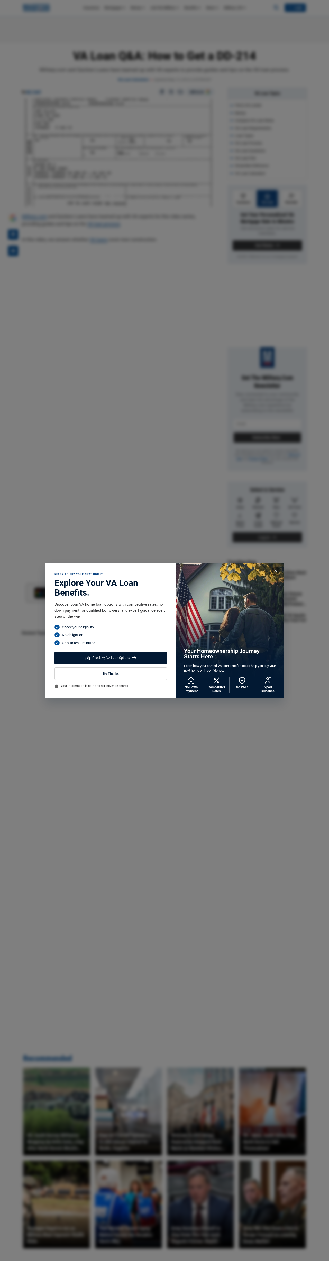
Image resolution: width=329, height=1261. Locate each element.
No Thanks (111, 673)
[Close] (275, 571)
